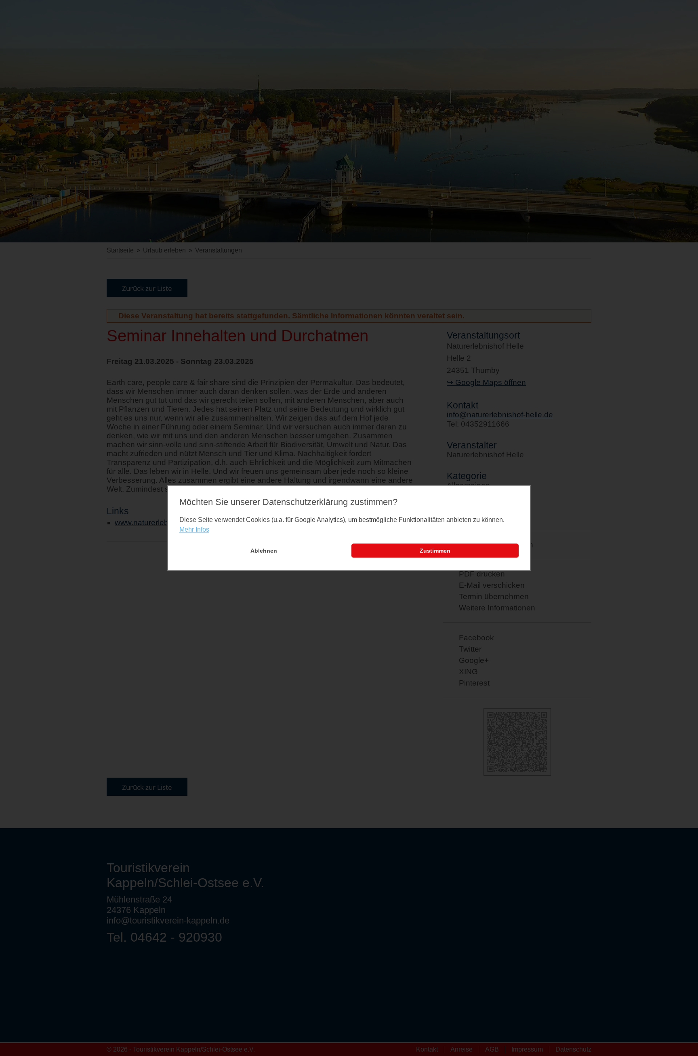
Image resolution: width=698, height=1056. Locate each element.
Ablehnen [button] (263, 550)
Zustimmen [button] (435, 550)
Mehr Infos (194, 529)
